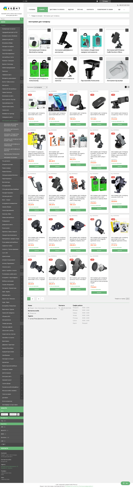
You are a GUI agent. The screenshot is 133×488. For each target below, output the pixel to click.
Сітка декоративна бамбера (10, 189)
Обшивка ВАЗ (6, 316)
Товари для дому (7, 323)
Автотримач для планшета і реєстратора (11, 129)
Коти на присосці (7, 401)
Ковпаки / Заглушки (8, 60)
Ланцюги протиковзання (9, 235)
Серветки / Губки (7, 246)
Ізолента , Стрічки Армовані (10, 249)
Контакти (90, 9)
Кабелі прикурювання (8, 67)
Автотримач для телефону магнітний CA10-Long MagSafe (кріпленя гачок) (119, 239)
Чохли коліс (5, 110)
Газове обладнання (8, 284)
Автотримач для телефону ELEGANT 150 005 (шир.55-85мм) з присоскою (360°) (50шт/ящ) (57, 198)
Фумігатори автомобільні (9, 366)
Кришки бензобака (7, 348)
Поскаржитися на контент (71, 486)
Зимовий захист (7, 380)
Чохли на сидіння (7, 50)
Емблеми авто (6, 295)
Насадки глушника (7, 193)
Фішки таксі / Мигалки (8, 299)
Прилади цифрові (7, 327)
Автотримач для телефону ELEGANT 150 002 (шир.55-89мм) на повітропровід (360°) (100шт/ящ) (78, 198)
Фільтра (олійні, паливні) (9, 390)
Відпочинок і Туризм (8, 309)
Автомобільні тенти (8, 57)
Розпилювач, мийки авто (9, 274)
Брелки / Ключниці (7, 64)
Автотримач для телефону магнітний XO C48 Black (98, 113)
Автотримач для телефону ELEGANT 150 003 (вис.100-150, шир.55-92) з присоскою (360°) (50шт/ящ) (98, 155)
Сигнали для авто (7, 196)
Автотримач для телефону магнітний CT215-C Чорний (36, 278)
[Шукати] (22, 19)
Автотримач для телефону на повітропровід (12, 144)
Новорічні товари (7, 369)
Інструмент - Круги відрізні (9, 277)
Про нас (80, 9)
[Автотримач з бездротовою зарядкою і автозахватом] (91, 41)
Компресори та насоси (8, 29)
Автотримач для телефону (10, 120)
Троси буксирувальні (8, 53)
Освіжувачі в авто (7, 117)
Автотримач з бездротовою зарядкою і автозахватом (11, 134)
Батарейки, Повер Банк (9, 306)
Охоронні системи (7, 164)
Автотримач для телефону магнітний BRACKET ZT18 (57, 113)
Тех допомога (6, 161)
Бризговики (5, 341)
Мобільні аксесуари (8, 281)
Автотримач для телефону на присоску (12, 149)
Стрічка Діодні (6, 383)
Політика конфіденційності (86, 486)
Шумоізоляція (6, 256)
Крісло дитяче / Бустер (8, 99)
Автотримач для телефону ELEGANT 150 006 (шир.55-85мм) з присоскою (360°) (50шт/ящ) (119, 154)
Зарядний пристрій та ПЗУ (9, 32)
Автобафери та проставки (10, 404)
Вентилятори (6, 182)
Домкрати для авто (7, 39)
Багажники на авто (7, 96)
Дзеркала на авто (7, 224)
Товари (3, 25)
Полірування (6, 221)
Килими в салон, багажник (9, 36)
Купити (37, 124)
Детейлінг (5, 397)
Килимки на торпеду (8, 113)
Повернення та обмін (105, 9)
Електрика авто (6, 376)
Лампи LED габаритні (8, 313)
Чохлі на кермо (6, 394)
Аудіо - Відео (5, 302)
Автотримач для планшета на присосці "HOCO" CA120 (119, 113)
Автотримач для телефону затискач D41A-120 (119, 196)
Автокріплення (6, 320)
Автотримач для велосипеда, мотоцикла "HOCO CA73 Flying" (77, 153)
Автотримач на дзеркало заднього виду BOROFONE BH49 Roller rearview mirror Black (36, 154)
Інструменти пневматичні (9, 203)
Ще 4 (3, 444)
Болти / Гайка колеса (8, 82)
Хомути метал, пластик (8, 334)
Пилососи (5, 71)
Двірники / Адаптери (8, 344)
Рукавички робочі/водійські (10, 387)
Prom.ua (75, 484)
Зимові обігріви (6, 207)
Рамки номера (6, 168)
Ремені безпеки (6, 171)
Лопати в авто (6, 267)
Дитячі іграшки (6, 373)
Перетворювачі (6, 178)
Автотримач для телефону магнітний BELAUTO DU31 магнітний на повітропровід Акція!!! (98, 280)
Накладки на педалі (8, 359)
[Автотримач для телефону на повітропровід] (39, 70)
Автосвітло (5, 85)
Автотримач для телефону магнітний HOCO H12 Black (57, 278)
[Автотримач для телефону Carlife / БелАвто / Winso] (117, 41)
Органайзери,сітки (7, 103)
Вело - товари (6, 200)
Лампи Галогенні (7, 92)
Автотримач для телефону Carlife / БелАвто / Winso (13, 139)
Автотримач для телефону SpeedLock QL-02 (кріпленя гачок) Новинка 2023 (57, 239)
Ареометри (5, 362)
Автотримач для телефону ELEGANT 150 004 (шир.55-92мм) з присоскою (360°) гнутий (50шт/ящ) (36, 198)
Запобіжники (6, 355)
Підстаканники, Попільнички (11, 154)
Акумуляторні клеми (8, 352)
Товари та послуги (36, 16)
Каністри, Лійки (6, 214)
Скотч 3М (5, 253)
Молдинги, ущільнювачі (9, 78)
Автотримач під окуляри (10, 157)
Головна (32, 9)
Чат (127, 483)
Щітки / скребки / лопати (9, 270)
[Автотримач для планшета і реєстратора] (65, 41)
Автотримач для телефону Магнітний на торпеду (11, 124)
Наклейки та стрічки (8, 337)
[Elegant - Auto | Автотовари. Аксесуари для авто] (11, 8)
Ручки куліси (5, 228)
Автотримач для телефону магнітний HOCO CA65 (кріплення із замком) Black (98, 197)
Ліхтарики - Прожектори (9, 288)
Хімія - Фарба (6, 291)
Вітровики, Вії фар (7, 43)
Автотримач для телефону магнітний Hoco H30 (78, 113)
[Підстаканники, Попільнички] (91, 70)
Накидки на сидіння (8, 46)
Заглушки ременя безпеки (10, 175)
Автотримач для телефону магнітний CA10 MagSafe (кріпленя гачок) (98, 239)
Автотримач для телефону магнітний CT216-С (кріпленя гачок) (36, 239)
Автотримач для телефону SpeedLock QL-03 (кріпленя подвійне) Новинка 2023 (78, 239)
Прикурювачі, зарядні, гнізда (10, 238)
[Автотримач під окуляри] (117, 70)
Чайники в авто (6, 75)
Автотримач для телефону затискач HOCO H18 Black (78, 278)
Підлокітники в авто (8, 106)
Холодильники (6, 185)
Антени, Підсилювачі (8, 263)
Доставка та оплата (57, 9)
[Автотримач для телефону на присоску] (65, 70)
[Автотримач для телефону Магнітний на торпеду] (39, 41)
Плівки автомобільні (8, 217)
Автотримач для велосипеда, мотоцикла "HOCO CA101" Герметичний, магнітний (56, 154)
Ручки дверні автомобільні (10, 242)
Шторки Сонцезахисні (8, 260)
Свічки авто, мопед (7, 330)
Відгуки (71, 9)
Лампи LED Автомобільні (9, 89)
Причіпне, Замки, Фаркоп (9, 231)
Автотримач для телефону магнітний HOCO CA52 (36, 113)
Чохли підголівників (8, 210)
